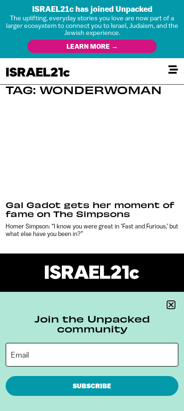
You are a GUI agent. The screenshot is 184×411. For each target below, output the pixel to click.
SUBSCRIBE (92, 386)
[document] (92, 205)
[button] (171, 304)
